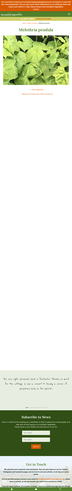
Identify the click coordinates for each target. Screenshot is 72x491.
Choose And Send (43, 19)
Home (24, 23)
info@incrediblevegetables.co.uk (51, 479)
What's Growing (32, 23)
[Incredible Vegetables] (11, 14)
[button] (25, 407)
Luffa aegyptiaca (37, 90)
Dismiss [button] (36, 9)
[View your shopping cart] (36, 489)
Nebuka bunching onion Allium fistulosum (37, 94)
